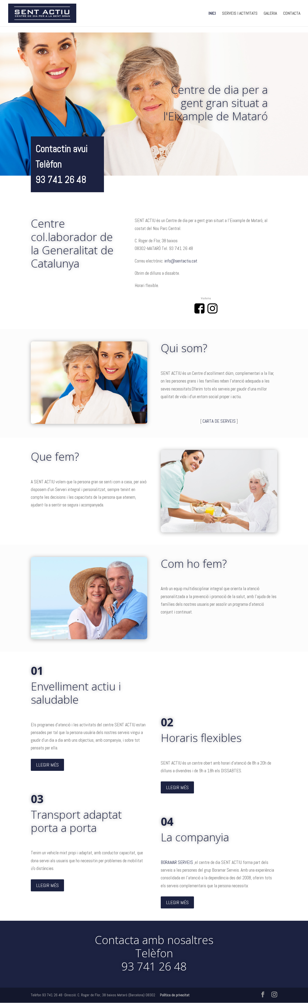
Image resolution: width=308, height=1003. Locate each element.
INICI (212, 14)
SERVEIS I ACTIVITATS (239, 14)
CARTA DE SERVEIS (219, 421)
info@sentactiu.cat (180, 261)
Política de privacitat (175, 994)
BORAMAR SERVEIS (177, 862)
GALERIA (270, 14)
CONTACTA (291, 14)
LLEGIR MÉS (47, 765)
